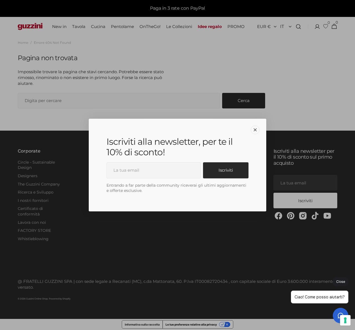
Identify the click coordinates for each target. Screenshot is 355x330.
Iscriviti (226, 170)
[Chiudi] (255, 129)
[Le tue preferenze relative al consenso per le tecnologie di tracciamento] (345, 320)
